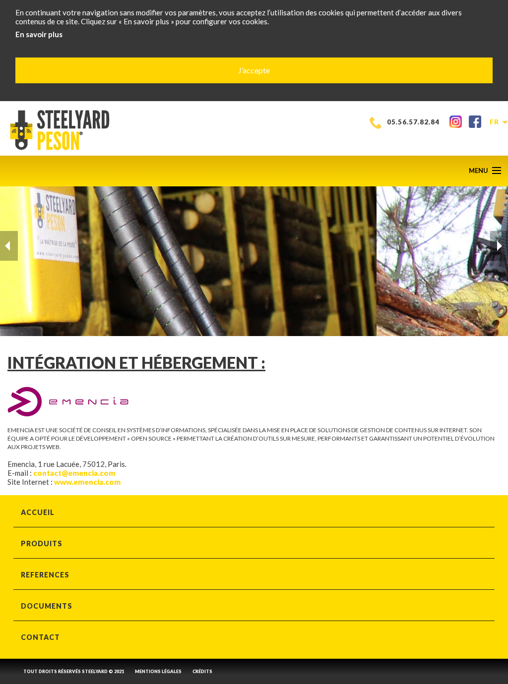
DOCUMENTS (46, 606)
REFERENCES (45, 574)
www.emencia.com (87, 481)
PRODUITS (42, 543)
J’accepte (254, 70)
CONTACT (40, 637)
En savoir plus (39, 34)
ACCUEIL (38, 512)
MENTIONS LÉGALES (158, 671)
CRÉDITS (202, 671)
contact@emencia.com (75, 472)
